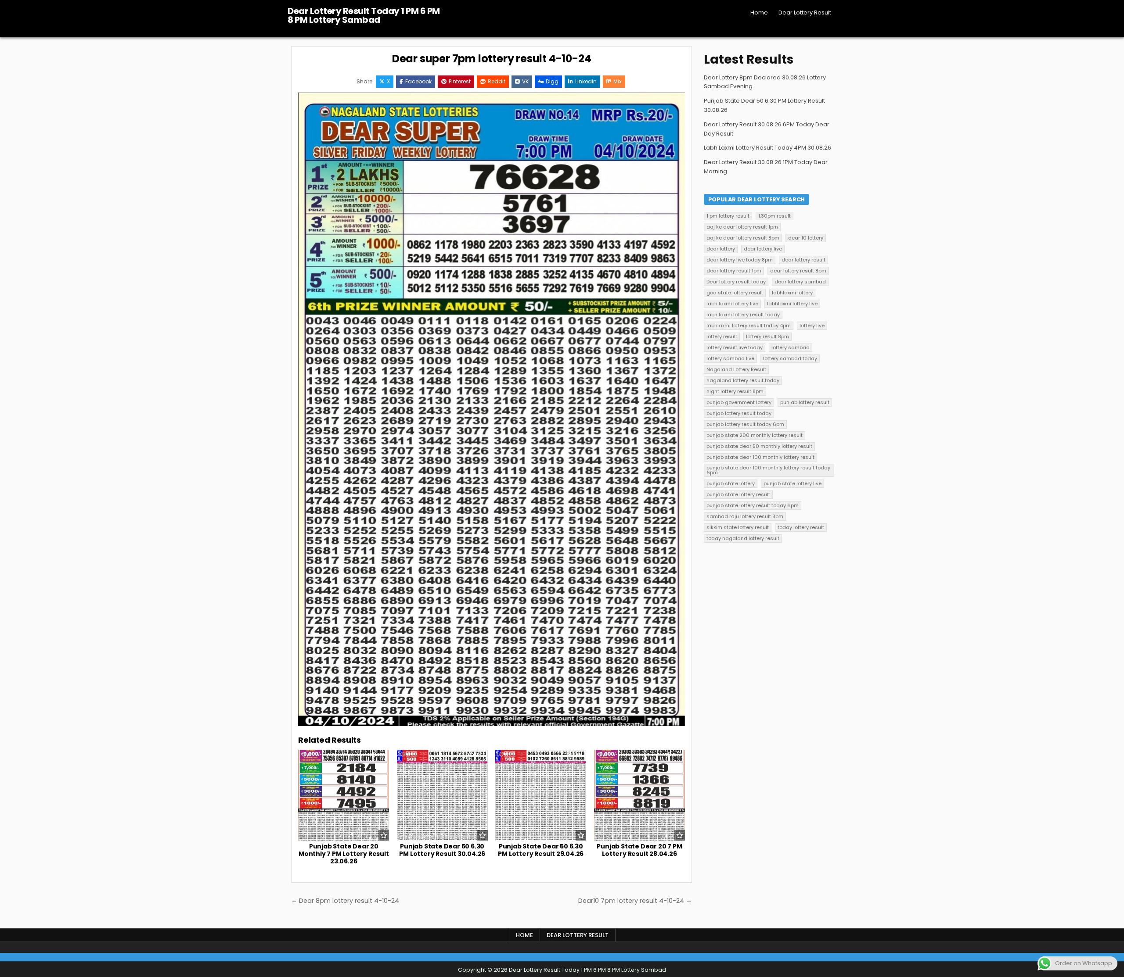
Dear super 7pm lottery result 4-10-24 (491, 58)
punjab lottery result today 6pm (745, 424)
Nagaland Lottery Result (736, 369)
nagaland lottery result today (742, 380)
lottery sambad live (730, 358)
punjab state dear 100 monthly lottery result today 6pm (768, 470)
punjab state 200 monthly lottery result (754, 435)
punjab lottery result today (738, 413)
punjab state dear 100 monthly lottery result (760, 457)
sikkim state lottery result (737, 527)
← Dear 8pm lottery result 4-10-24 (345, 900)
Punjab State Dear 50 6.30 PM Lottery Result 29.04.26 (541, 850)
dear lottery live (763, 248)
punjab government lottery (738, 402)
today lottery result (801, 527)
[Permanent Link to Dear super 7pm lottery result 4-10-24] (491, 409)
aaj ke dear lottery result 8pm (742, 237)
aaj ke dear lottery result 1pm (742, 226)
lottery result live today (734, 347)
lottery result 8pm (767, 336)
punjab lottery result (804, 402)
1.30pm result (774, 215)
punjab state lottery (730, 483)
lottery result (721, 336)
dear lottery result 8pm (798, 270)
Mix (617, 81)
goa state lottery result (734, 292)
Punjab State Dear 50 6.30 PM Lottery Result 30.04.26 (442, 850)
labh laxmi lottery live (732, 303)
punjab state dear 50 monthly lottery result (759, 446)
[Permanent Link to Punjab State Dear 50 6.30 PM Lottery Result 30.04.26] (442, 795)
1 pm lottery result (727, 215)
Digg (552, 81)
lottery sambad (790, 347)
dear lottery (720, 248)
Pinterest (460, 81)
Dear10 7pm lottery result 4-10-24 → (635, 900)
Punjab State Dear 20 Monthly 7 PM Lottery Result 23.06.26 (344, 854)
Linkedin (586, 81)
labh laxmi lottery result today (743, 314)
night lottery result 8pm (735, 391)
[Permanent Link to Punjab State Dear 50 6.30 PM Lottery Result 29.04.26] (540, 795)
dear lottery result (803, 259)
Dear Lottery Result (804, 12)
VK (525, 81)
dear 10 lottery (805, 237)
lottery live (812, 325)
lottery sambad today (790, 358)
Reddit (496, 81)
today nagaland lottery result (742, 538)
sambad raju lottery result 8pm (744, 516)
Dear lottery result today (736, 281)
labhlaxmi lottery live (792, 303)
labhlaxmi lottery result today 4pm (748, 325)
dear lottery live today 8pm (739, 259)
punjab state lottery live (792, 483)
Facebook (418, 81)
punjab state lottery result (738, 494)
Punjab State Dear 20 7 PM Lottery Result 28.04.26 (639, 850)
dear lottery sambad (800, 281)
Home (759, 12)
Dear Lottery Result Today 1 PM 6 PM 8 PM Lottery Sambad (364, 15)
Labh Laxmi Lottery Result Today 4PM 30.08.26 (767, 147)
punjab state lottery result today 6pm (752, 505)
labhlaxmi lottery (792, 292)
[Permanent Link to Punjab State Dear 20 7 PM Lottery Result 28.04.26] (639, 795)
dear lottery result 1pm (733, 270)
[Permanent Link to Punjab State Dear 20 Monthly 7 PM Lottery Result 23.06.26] (343, 795)
